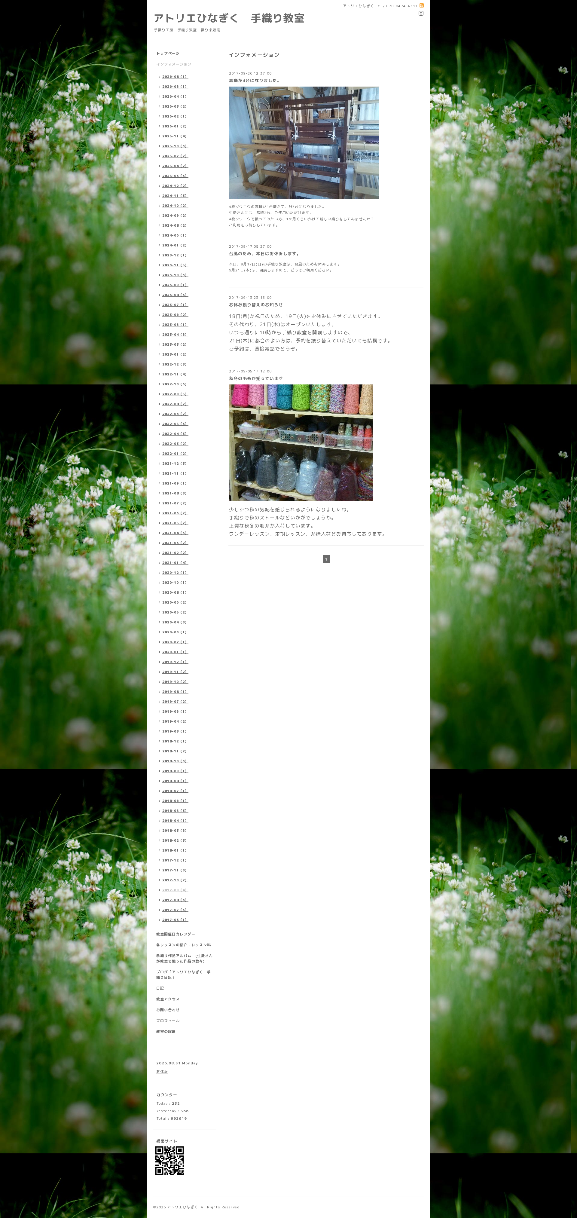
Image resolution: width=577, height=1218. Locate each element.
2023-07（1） (175, 304)
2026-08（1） (175, 76)
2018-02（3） (175, 840)
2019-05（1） (175, 711)
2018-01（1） (175, 850)
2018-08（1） (175, 781)
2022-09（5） (175, 394)
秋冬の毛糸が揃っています (256, 378)
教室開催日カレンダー (175, 934)
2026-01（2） (175, 126)
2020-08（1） (175, 592)
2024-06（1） (175, 235)
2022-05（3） (175, 423)
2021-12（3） (175, 463)
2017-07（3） (175, 909)
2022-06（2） (175, 414)
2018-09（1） (175, 771)
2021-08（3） (175, 493)
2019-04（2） (175, 721)
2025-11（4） (175, 136)
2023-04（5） (175, 334)
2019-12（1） (175, 661)
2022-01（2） (175, 453)
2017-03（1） (175, 919)
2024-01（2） (175, 245)
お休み (162, 1071)
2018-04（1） (175, 820)
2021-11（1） (175, 473)
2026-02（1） (175, 116)
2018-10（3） (175, 761)
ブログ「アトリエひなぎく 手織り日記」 (183, 974)
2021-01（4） (175, 562)
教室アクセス (168, 999)
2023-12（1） (175, 255)
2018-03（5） (175, 830)
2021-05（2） (175, 523)
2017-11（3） (175, 870)
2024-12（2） (175, 185)
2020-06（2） (175, 602)
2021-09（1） (175, 483)
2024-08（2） (175, 225)
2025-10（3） (175, 146)
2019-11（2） (175, 671)
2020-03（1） (175, 632)
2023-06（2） (175, 314)
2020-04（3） (175, 622)
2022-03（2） (175, 443)
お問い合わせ (168, 1009)
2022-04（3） (175, 433)
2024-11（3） (175, 195)
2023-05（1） (175, 324)
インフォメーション (173, 64)
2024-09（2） (175, 215)
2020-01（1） (175, 652)
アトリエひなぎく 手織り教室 (234, 18)
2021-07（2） (175, 503)
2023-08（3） (175, 294)
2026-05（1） (175, 86)
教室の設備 (166, 1031)
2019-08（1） (175, 691)
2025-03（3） (175, 175)
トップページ (168, 53)
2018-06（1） (175, 800)
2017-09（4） (175, 890)
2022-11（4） (175, 374)
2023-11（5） (175, 265)
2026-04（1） (175, 96)
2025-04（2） (175, 166)
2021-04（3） (175, 533)
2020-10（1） (175, 582)
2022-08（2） (175, 404)
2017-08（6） (175, 900)
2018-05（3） (175, 810)
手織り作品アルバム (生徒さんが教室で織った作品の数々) (184, 958)
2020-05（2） (175, 612)
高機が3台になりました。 (255, 80)
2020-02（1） (175, 642)
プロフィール (168, 1020)
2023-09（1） (175, 285)
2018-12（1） (175, 741)
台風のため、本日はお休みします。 (265, 253)
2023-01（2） (175, 354)
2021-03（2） (175, 542)
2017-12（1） (175, 860)
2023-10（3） (175, 275)
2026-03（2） (175, 106)
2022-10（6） (175, 384)
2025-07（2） (175, 156)
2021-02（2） (175, 552)
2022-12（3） (175, 364)
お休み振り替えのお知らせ (256, 305)
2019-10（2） (175, 681)
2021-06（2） (175, 513)
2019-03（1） (175, 731)
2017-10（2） (175, 880)
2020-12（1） (175, 572)
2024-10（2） (175, 205)
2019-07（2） (175, 701)
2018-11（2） (175, 751)
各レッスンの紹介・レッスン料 (183, 944)
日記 (160, 988)
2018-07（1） (175, 790)
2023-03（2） (175, 344)
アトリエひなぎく (182, 1207)
